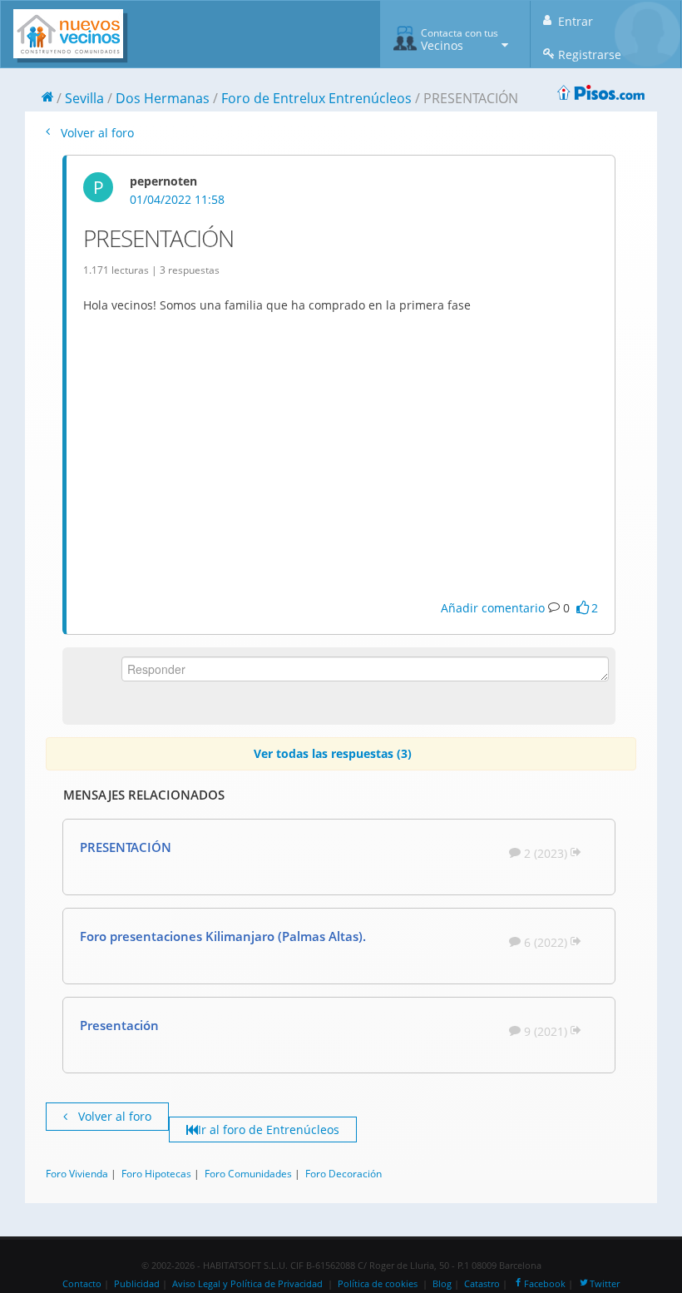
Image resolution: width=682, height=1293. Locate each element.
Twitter (605, 1284)
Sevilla (84, 98)
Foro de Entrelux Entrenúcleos (316, 98)
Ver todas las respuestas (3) (333, 753)
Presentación (119, 1025)
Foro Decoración (343, 1173)
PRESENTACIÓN (125, 847)
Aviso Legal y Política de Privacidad (247, 1284)
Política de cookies (378, 1284)
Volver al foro (95, 133)
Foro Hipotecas (156, 1173)
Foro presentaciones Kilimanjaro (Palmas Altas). (223, 936)
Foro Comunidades (248, 1173)
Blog (442, 1284)
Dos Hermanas (163, 98)
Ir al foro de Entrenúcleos (268, 1129)
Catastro (482, 1284)
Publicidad (137, 1284)
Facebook (545, 1284)
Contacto (81, 1284)
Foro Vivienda (77, 1173)
